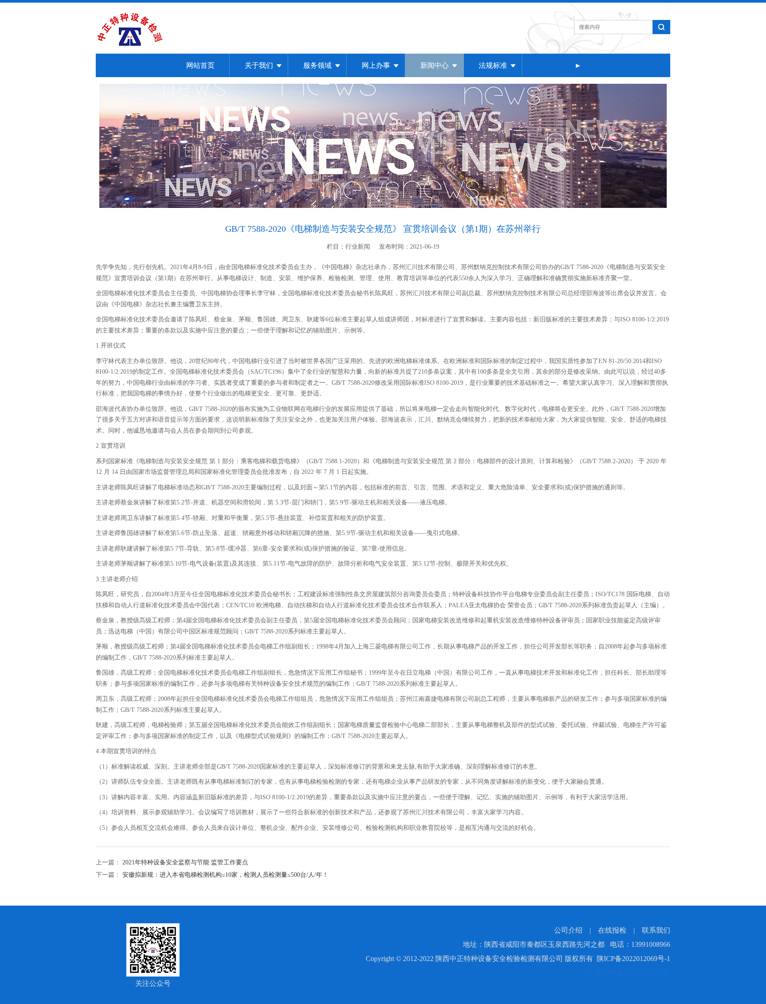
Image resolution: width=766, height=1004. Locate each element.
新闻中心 (434, 65)
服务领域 (317, 65)
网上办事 (376, 65)
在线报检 (612, 930)
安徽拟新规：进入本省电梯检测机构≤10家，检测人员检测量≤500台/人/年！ (224, 874)
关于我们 (259, 65)
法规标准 (493, 65)
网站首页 (200, 65)
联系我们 (656, 930)
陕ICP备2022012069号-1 (633, 958)
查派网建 (609, 973)
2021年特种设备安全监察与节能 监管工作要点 (184, 862)
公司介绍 (568, 930)
